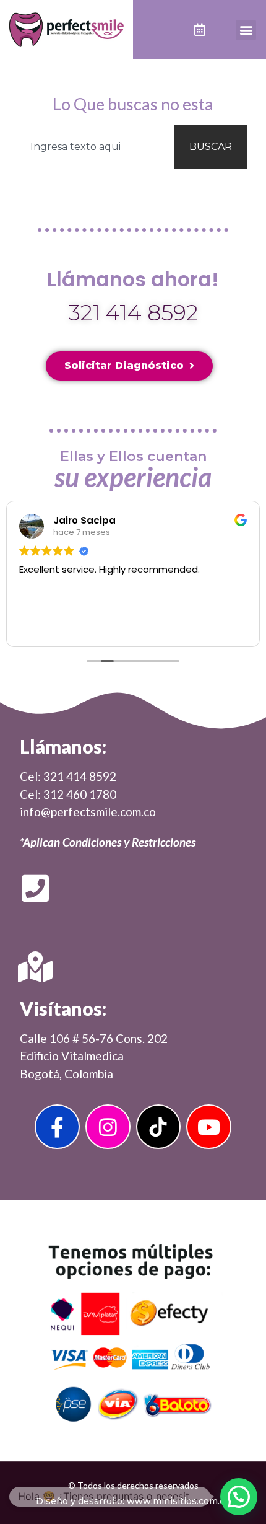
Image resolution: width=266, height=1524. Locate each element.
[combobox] (94, 147)
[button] (246, 30)
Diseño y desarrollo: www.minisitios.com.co (133, 1501)
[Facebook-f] (57, 1127)
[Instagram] (108, 1127)
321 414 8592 (133, 312)
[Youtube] (208, 1127)
